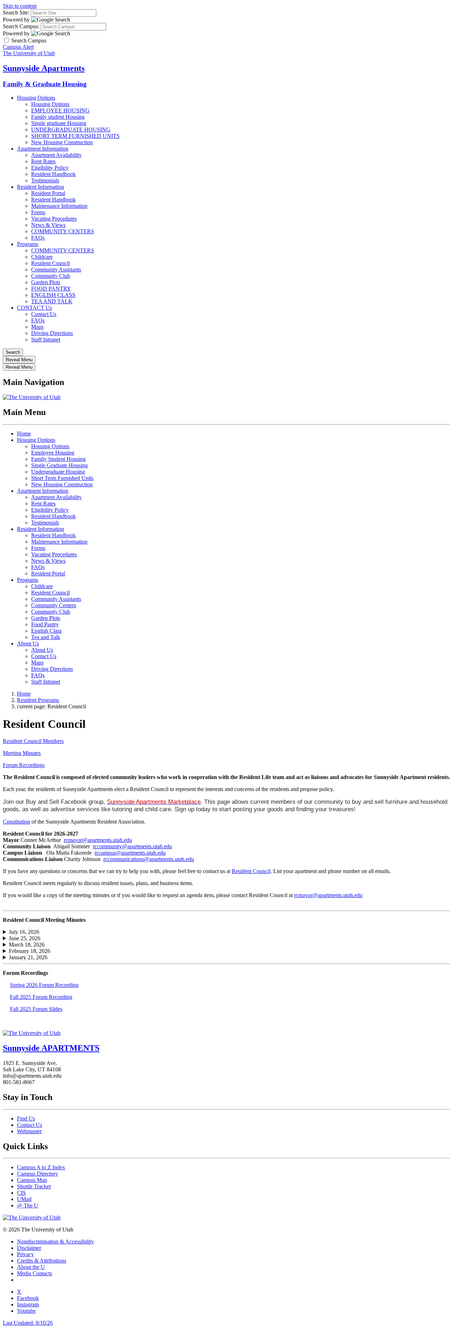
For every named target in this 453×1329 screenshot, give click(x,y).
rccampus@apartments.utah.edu (130, 853)
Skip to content (19, 6)
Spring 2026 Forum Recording (44, 985)
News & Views (48, 225)
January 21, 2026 (28, 957)
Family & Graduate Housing (45, 84)
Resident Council (50, 263)
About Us (28, 643)
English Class (46, 631)
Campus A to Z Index (41, 1167)
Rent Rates (43, 161)
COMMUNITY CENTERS (62, 231)
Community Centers (53, 605)
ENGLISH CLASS (53, 295)
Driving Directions (52, 333)
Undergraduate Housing (58, 472)
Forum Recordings (24, 765)
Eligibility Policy (50, 168)
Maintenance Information (59, 206)
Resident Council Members (33, 741)
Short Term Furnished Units (62, 478)
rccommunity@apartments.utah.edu (132, 846)
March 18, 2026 (27, 945)
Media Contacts (34, 1273)
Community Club (50, 276)
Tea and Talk (45, 637)
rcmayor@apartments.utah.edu (98, 840)
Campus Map (32, 1180)
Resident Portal (48, 193)
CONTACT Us (34, 308)
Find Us (26, 1119)
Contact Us (43, 314)
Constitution (16, 822)
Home (24, 434)
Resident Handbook (53, 174)
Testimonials (45, 180)
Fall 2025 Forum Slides (36, 1009)
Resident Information (40, 187)
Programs (27, 244)
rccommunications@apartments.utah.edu (148, 859)
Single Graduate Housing (59, 465)
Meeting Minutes (22, 753)
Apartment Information (42, 149)
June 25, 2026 (24, 938)
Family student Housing (58, 117)
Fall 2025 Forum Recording (41, 997)
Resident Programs (38, 700)
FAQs (38, 238)
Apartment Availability (56, 155)
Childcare (42, 257)
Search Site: (16, 13)
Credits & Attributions (41, 1261)
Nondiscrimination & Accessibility (55, 1242)
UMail (24, 1199)
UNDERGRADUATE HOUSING (70, 130)
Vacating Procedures (54, 219)
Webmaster (29, 1131)
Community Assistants (56, 270)
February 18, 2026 (29, 951)
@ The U (27, 1205)
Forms (38, 212)
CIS (21, 1193)
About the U (31, 1267)
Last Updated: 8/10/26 (28, 1323)
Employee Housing (52, 453)
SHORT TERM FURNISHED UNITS (75, 136)
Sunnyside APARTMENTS (51, 1048)
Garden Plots (45, 282)
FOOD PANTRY (51, 289)
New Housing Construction (62, 142)
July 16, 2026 (24, 932)
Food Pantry (45, 624)
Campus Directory (37, 1174)
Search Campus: (21, 26)
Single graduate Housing (58, 123)
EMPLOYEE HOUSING (60, 110)
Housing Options (36, 98)
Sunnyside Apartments (44, 68)
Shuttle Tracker (34, 1186)
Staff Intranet (45, 339)
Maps (37, 327)
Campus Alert (18, 47)
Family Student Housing (58, 459)
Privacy (25, 1254)
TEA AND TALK (52, 301)
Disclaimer (29, 1248)
